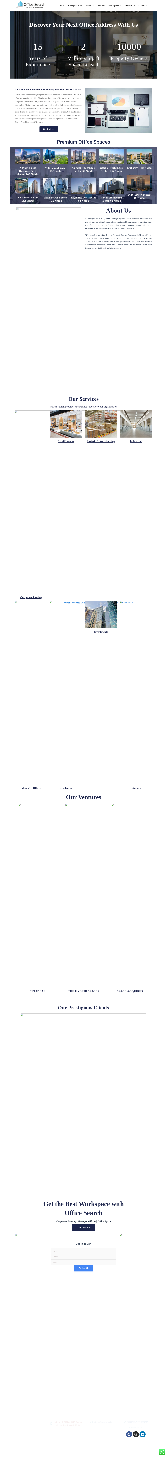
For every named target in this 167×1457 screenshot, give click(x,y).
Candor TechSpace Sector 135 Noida (111, 169)
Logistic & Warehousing (101, 441)
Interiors (136, 788)
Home (61, 5)
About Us (90, 5)
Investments (101, 631)
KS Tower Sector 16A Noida (27, 199)
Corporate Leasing (31, 597)
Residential (66, 788)
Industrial (136, 441)
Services (129, 5)
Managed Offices (31, 788)
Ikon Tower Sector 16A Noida (55, 199)
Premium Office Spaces (108, 5)
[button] (48, 129)
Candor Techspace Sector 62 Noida (83, 169)
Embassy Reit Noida (139, 167)
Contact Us (143, 5)
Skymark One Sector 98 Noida (83, 199)
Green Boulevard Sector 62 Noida (111, 199)
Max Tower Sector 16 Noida (139, 196)
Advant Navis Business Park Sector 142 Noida (27, 171)
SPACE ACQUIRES (130, 991)
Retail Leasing (66, 441)
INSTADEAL (37, 991)
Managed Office (75, 5)
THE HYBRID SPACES (83, 991)
